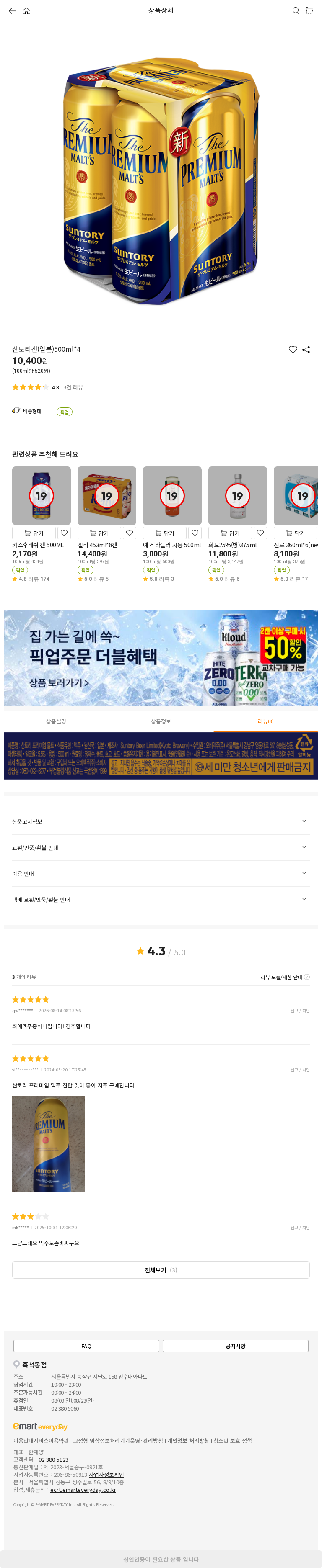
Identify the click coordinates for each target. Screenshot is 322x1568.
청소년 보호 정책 (232, 1440)
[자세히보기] (307, 977)
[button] (12, 11)
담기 (38, 533)
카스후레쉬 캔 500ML (38, 544)
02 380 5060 (65, 1408)
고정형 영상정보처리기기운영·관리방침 (118, 1440)
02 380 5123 (53, 1459)
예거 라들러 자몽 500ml (172, 544)
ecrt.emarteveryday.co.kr (83, 1489)
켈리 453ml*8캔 (97, 544)
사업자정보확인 (106, 1474)
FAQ (86, 1346)
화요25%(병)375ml (232, 544)
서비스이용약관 (51, 1440)
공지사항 (236, 1346)
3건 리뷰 (73, 387)
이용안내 (23, 1440)
